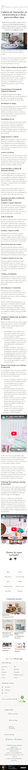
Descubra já (17, 651)
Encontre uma (5, 650)
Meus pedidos (7, 687)
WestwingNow (21, 489)
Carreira (3, 677)
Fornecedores (16, 672)
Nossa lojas (4, 672)
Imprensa (16, 677)
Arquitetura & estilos (8, 586)
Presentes (20, 572)
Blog (15, 666)
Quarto (8, 581)
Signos (8, 572)
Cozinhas (20, 581)
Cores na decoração (20, 577)
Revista (3, 675)
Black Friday (16, 669)
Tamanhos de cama (20, 586)
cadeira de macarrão (6, 74)
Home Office (8, 591)
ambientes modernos (12, 129)
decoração (3, 493)
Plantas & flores (8, 577)
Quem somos (4, 666)
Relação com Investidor (18, 675)
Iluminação (20, 591)
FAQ (6, 693)
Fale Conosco (7, 690)
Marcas (3, 669)
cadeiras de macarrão (8, 94)
